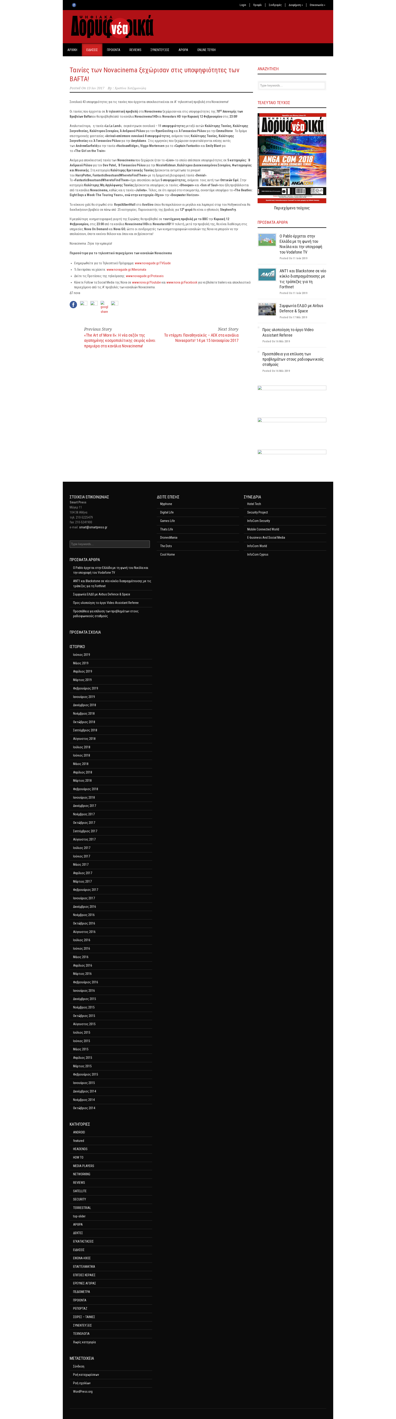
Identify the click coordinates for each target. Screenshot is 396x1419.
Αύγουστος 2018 (84, 739)
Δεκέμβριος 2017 (84, 806)
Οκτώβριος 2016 (84, 923)
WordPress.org (83, 1391)
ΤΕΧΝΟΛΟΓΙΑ (81, 1333)
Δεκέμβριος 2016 (84, 906)
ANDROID (79, 1132)
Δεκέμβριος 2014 (84, 1091)
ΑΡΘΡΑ (183, 50)
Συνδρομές (275, 5)
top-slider (79, 1216)
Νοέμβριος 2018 (84, 713)
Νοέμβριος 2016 (84, 915)
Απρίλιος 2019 (82, 671)
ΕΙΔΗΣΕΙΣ (92, 50)
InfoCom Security (258, 521)
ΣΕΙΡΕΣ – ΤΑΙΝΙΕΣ (84, 1317)
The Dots (166, 546)
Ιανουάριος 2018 (84, 797)
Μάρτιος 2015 (82, 1066)
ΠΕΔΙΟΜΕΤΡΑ (81, 1292)
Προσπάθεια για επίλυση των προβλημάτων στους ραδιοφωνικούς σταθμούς (293, 359)
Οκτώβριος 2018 (84, 722)
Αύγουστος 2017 (84, 839)
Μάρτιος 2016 (82, 974)
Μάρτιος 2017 (82, 881)
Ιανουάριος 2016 (84, 990)
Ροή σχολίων (82, 1383)
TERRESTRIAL (82, 1208)
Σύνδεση (78, 1366)
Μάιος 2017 (80, 864)
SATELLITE (80, 1191)
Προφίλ (257, 5)
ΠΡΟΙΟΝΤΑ (113, 50)
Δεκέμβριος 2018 (84, 705)
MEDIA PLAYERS (83, 1166)
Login (243, 5)
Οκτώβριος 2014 (84, 1108)
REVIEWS (135, 50)
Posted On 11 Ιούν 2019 (293, 258)
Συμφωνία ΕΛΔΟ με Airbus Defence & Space (101, 594)
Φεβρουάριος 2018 (85, 789)
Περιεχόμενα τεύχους (292, 207)
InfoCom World (257, 546)
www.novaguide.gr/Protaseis (145, 276)
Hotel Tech (254, 504)
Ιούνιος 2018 (81, 755)
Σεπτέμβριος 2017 (85, 831)
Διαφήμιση (296, 5)
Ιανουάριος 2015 (84, 1083)
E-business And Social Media (266, 537)
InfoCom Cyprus (257, 554)
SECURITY (79, 1199)
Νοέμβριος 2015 (84, 1007)
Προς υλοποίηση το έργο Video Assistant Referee (106, 603)
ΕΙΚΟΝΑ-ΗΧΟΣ (82, 1258)
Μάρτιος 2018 (82, 780)
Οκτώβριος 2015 (84, 1016)
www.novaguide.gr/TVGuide (153, 263)
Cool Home (167, 554)
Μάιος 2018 (80, 764)
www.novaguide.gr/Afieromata (126, 269)
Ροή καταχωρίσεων (86, 1374)
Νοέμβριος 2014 (84, 1100)
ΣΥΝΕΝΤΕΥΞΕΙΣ (160, 50)
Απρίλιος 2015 (82, 1058)
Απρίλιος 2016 (82, 965)
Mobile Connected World (263, 529)
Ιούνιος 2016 (81, 948)
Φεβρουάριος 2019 (85, 688)
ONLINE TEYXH (206, 50)
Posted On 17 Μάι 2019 (293, 317)
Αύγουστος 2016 (84, 932)
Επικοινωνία (317, 5)
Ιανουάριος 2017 (84, 898)
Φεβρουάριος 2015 (85, 1074)
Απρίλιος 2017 (82, 873)
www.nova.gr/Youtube (146, 282)
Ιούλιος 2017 (81, 848)
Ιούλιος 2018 (81, 747)
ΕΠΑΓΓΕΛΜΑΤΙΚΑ (84, 1266)
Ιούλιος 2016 (81, 940)
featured (78, 1141)
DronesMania (168, 537)
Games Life (167, 521)
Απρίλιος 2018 (82, 772)
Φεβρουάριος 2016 (85, 982)
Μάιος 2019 (80, 663)
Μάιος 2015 (80, 1049)
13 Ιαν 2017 (95, 88)
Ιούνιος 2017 (81, 856)
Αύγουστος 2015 (84, 1024)
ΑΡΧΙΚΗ (72, 50)
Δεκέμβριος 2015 (84, 999)
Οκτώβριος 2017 (84, 822)
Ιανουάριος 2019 (84, 697)
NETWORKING (81, 1174)
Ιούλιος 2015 (81, 1032)
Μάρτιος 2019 (82, 680)
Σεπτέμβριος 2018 (85, 730)
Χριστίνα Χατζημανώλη (130, 88)
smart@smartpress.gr (93, 527)
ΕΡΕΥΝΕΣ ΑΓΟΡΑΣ (84, 1283)
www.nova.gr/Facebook (181, 282)
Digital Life (167, 512)
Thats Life (166, 529)
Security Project (257, 512)
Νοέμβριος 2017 (84, 814)
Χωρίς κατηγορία (84, 1342)
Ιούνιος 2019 (81, 655)
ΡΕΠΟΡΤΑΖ (80, 1308)
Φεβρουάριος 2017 (85, 890)
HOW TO (78, 1157)
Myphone (166, 504)
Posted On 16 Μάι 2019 (276, 341)
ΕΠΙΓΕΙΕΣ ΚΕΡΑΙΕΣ (84, 1275)
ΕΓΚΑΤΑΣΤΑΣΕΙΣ (83, 1241)
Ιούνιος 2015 (81, 1041)
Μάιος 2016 (80, 957)
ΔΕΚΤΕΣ (78, 1233)
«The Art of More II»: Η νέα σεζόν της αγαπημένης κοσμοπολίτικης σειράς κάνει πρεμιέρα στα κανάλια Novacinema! (119, 340)
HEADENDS (80, 1149)
